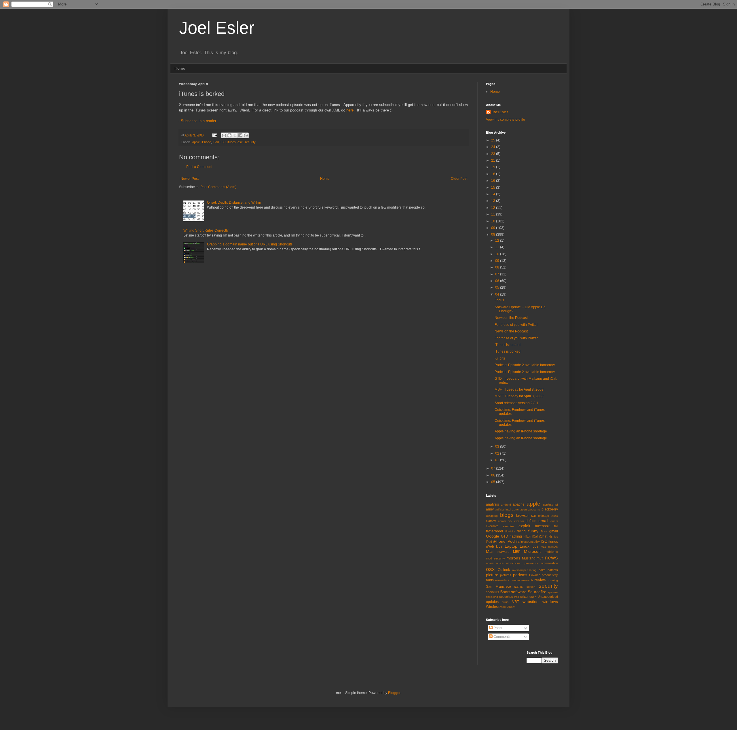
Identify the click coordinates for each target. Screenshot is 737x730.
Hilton (527, 536)
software (519, 591)
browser (522, 516)
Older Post (459, 179)
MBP (517, 552)
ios (556, 536)
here (350, 110)
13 (493, 201)
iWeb (490, 546)
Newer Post (190, 179)
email (543, 520)
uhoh (532, 596)
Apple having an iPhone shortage (521, 431)
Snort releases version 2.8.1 (516, 403)
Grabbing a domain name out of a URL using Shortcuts (249, 244)
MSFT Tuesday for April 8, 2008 (519, 389)
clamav (491, 521)
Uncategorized (547, 596)
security (250, 142)
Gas (544, 531)
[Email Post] (214, 135)
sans (518, 586)
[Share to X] (235, 135)
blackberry (550, 509)
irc (518, 542)
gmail (553, 531)
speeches (506, 596)
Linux (524, 546)
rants (490, 580)
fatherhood (494, 531)
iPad (489, 541)
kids (499, 546)
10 (493, 221)
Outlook (504, 570)
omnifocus (513, 563)
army (490, 509)
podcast (520, 574)
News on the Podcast (511, 318)
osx (240, 142)
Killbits (500, 358)
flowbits (510, 531)
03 (497, 447)
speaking (492, 596)
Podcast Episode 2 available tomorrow (525, 365)
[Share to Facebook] (240, 135)
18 (493, 174)
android (506, 504)
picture (492, 574)
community (505, 521)
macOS (553, 546)
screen (531, 586)
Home (179, 68)
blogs (507, 515)
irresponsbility (530, 541)
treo (516, 596)
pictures (505, 575)
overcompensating (524, 570)
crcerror (519, 521)
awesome (534, 509)
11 (493, 214)
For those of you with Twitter (516, 325)
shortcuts (492, 592)
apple (196, 142)
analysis (492, 504)
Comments (501, 637)
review (540, 580)
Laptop (511, 546)
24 (493, 147)
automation (519, 509)
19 (493, 167)
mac (543, 546)
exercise (508, 526)
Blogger (394, 693)
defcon (531, 521)
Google (492, 536)
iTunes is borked (508, 345)
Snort (505, 591)
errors (554, 521)
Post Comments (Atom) (218, 187)
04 (497, 294)
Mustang (528, 558)
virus (505, 602)
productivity (550, 575)
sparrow (553, 592)
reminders (502, 580)
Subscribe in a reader (198, 121)
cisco (554, 515)
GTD (504, 536)
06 (497, 281)
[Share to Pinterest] (246, 135)
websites (530, 601)
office (500, 563)
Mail (489, 551)
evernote (492, 526)
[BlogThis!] (229, 135)
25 (493, 140)
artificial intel (503, 509)
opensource (531, 563)
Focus (499, 300)
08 (493, 234)
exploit (524, 525)
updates (492, 602)
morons (513, 558)
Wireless (492, 607)
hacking (516, 536)
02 (497, 453)
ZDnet (511, 606)
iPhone (206, 142)
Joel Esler (216, 27)
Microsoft (532, 551)
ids (551, 536)
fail (556, 526)
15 (493, 188)
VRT (515, 602)
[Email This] (224, 135)
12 (493, 208)
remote (515, 580)
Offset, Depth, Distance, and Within (234, 203)
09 (493, 228)
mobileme (551, 551)
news (551, 558)
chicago (543, 515)
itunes (231, 142)
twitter (524, 596)
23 (493, 154)
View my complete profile (505, 120)
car (533, 516)
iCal (534, 536)
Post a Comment (199, 167)
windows (550, 601)
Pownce (534, 575)
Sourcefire (537, 591)
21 (493, 160)
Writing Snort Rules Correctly (206, 230)
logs (535, 546)
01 (497, 460)
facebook (542, 526)
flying (521, 531)
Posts (497, 628)
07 (497, 274)
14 (493, 194)
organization (549, 563)
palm (542, 570)
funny (533, 531)
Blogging (492, 515)
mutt (540, 558)
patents (553, 570)
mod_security (495, 558)
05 (497, 287)
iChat (543, 536)
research (527, 580)
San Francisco (498, 587)
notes (490, 563)
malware (503, 551)
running (553, 580)
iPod (216, 142)
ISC (223, 142)
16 (493, 181)
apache (519, 504)
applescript (550, 504)
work (503, 606)
